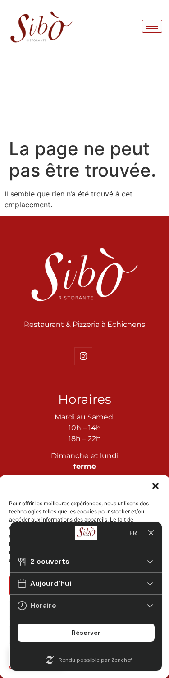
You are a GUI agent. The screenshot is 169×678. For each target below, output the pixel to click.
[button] (155, 486)
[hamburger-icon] (152, 26)
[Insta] (83, 356)
